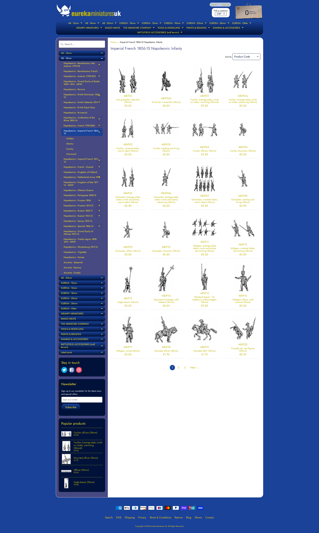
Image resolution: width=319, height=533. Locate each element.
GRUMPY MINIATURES (89, 28)
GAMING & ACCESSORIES (228, 28)
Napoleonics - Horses (74, 257)
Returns (179, 517)
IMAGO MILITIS (112, 27)
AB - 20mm (109, 23)
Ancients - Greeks (72, 272)
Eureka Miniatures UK (158, 526)
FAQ (118, 517)
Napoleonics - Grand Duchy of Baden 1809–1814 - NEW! (82, 83)
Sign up (225, 4)
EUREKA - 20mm (197, 23)
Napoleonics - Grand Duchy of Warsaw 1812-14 (78, 233)
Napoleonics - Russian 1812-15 (83, 216)
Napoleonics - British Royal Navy (79, 107)
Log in (214, 4)
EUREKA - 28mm (220, 23)
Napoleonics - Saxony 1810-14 (78, 221)
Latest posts (83, 353)
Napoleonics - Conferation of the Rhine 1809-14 (83, 119)
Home (113, 42)
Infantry (69, 143)
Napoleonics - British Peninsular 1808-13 (83, 96)
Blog (188, 517)
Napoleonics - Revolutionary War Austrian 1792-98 (83, 65)
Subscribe (70, 407)
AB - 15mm (75, 23)
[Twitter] (64, 370)
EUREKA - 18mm (174, 23)
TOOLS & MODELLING (171, 28)
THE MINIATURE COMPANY (139, 28)
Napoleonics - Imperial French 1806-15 (83, 132)
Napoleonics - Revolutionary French (81, 71)
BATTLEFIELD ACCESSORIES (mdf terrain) (160, 33)
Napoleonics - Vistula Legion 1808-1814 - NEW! (80, 240)
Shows (198, 517)
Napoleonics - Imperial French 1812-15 (83, 160)
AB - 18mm (92, 23)
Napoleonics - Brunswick (75, 112)
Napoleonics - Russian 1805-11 (83, 211)
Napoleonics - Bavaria (74, 89)
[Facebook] (72, 370)
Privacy (142, 517)
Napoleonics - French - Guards (83, 167)
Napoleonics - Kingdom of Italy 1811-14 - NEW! (81, 184)
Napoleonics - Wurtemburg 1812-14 (81, 247)
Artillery (70, 138)
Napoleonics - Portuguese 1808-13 (80, 195)
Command (71, 154)
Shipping (130, 517)
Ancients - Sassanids (73, 262)
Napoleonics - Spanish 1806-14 (83, 226)
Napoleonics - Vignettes (75, 252)
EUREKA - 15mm (152, 23)
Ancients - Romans (72, 267)
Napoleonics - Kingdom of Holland (80, 172)
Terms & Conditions (160, 517)
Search (109, 517)
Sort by (228, 56)
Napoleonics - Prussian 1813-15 (83, 206)
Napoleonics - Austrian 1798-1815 (83, 76)
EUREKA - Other (242, 23)
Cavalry (69, 148)
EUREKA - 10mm (129, 23)
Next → (194, 367)
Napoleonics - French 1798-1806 (83, 126)
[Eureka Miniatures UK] (89, 10)
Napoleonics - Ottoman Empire (78, 190)
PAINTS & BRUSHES (198, 28)
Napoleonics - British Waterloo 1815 (83, 103)
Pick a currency (221, 10)
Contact (209, 517)
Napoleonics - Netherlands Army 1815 (83, 177)
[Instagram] (79, 370)
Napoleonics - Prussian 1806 (83, 201)
